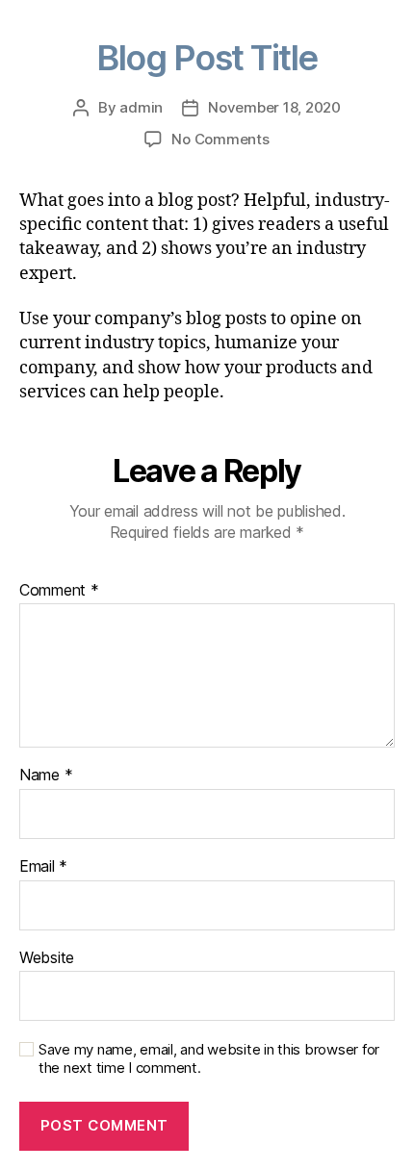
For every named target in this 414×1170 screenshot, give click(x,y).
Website (46, 958)
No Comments (220, 139)
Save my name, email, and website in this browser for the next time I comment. (209, 1059)
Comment (59, 590)
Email (43, 867)
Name (45, 775)
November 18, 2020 (274, 107)
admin (141, 107)
